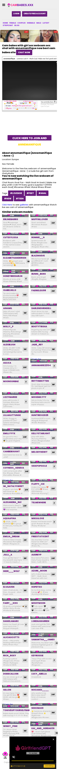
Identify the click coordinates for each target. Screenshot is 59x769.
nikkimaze (37, 708)
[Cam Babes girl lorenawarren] (43, 617)
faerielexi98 (38, 290)
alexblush (9, 344)
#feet (30, 193)
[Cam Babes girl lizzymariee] (15, 393)
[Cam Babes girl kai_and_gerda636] (43, 723)
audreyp (36, 554)
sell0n (7, 689)
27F (26, 490)
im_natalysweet (13, 486)
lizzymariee (10, 397)
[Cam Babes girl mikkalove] (43, 514)
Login (16, 13)
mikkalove (37, 518)
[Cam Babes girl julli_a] (15, 551)
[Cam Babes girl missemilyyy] (43, 393)
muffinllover (39, 219)
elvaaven (8, 586)
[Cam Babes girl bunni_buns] (43, 270)
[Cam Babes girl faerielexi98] (43, 286)
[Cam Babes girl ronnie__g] (43, 234)
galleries (24, 204)
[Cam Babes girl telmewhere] (43, 498)
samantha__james (43, 639)
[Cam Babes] (21, 4)
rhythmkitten (40, 380)
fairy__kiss (10, 603)
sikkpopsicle (39, 465)
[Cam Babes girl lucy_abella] (43, 670)
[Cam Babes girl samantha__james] (43, 634)
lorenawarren (40, 621)
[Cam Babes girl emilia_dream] (15, 533)
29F (53, 574)
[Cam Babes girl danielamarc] (15, 617)
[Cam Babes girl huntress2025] (43, 411)
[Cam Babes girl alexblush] (15, 341)
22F (53, 223)
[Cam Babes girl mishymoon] (43, 599)
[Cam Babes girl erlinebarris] (15, 215)
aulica (7, 362)
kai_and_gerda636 (42, 728)
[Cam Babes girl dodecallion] (15, 670)
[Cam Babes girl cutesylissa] (15, 234)
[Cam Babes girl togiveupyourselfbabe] (15, 705)
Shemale (31, 23)
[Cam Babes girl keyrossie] (43, 652)
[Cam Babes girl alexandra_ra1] (15, 498)
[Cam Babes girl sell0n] (15, 686)
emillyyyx (9, 433)
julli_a (7, 554)
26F (53, 260)
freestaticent (40, 536)
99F (24, 295)
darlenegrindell (41, 308)
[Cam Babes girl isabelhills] (15, 286)
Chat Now (24, 52)
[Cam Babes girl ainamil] (15, 304)
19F (25, 242)
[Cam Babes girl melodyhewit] (43, 448)
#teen (20, 198)
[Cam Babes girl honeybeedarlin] (15, 271)
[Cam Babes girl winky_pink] (15, 722)
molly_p (8, 326)
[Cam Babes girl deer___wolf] (15, 567)
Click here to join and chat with (29, 138)
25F (53, 291)
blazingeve (38, 255)
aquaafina (9, 518)
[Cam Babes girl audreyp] (43, 551)
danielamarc (11, 621)
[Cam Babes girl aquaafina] (15, 514)
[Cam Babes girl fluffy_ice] (43, 480)
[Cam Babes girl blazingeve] (43, 252)
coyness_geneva (13, 467)
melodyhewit (39, 451)
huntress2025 (39, 415)
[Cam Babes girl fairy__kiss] (15, 599)
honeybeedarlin (12, 276)
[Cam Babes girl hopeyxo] (43, 583)
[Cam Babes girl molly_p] (15, 323)
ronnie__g (38, 237)
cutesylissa (10, 237)
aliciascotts (11, 637)
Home (5, 23)
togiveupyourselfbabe (17, 710)
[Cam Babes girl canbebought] (15, 448)
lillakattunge (12, 415)
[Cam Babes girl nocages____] (43, 686)
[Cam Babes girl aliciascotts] (15, 633)
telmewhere (38, 502)
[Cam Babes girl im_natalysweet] (15, 481)
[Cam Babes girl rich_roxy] (15, 652)
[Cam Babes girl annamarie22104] (43, 360)
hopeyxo (36, 586)
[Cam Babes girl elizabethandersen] (15, 253)
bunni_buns (38, 273)
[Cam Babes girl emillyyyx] (15, 429)
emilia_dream (11, 536)
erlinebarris (10, 219)
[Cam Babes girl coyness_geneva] (15, 463)
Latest (46, 23)
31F (53, 452)
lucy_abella (39, 673)
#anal (42, 193)
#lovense (16, 193)
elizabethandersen (14, 257)
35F (53, 712)
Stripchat (8, 25)
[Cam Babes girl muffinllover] (43, 215)
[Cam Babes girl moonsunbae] (15, 377)
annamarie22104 (41, 365)
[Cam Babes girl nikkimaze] (43, 704)
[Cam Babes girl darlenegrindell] (43, 304)
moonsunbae (11, 381)
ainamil (7, 308)
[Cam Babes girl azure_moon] (43, 567)
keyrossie (37, 655)
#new (7, 198)
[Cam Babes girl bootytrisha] (43, 323)
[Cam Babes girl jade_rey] (43, 341)
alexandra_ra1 (12, 502)
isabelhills (9, 290)
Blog (16, 25)
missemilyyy (38, 397)
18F (25, 224)
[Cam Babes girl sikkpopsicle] (43, 462)
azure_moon (39, 570)
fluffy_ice (37, 484)
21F (53, 438)
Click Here (7, 204)
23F (24, 506)
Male (38, 23)
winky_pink (10, 726)
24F (53, 242)
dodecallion (10, 673)
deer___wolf (11, 571)
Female (12, 23)
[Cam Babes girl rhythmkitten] (43, 377)
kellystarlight (40, 433)
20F (53, 330)
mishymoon (38, 603)
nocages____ (40, 689)
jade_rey (37, 344)
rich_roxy (9, 655)
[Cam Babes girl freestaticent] (43, 533)
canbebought (11, 451)
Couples (21, 23)
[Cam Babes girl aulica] (15, 359)
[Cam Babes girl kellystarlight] (43, 429)
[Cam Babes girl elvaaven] (15, 583)
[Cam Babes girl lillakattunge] (15, 411)
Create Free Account (35, 13)
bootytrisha (39, 326)
